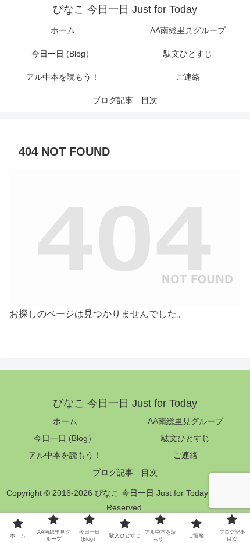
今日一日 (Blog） (65, 438)
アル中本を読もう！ (65, 455)
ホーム (65, 421)
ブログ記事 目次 (125, 472)
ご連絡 (185, 455)
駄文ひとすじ (185, 438)
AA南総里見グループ (185, 421)
